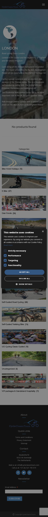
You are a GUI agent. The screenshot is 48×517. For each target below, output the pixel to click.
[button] (24, 284)
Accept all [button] (24, 272)
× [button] (43, 231)
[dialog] (24, 258)
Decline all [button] (24, 278)
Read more (8, 245)
